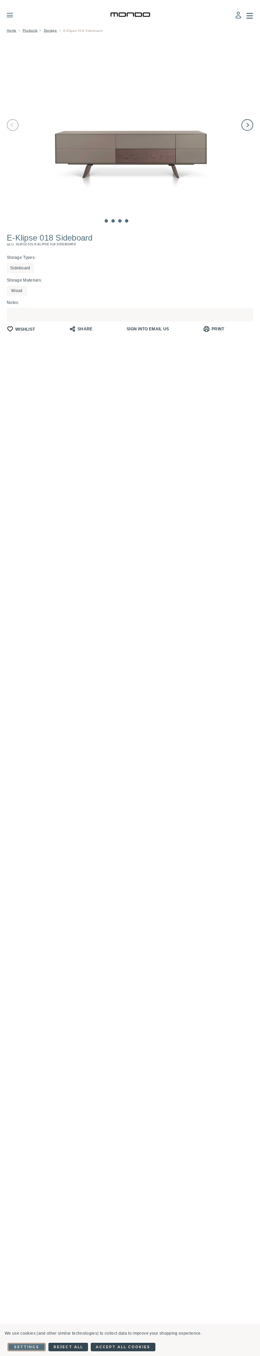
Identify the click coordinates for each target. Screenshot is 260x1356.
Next (247, 125)
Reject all (68, 1347)
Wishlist (25, 329)
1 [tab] (106, 221)
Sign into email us (148, 329)
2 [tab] (113, 221)
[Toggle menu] (15, 14)
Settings (26, 1347)
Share (85, 329)
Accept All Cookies (123, 1347)
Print (218, 329)
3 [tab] (120, 221)
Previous (13, 125)
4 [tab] (126, 221)
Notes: (13, 302)
